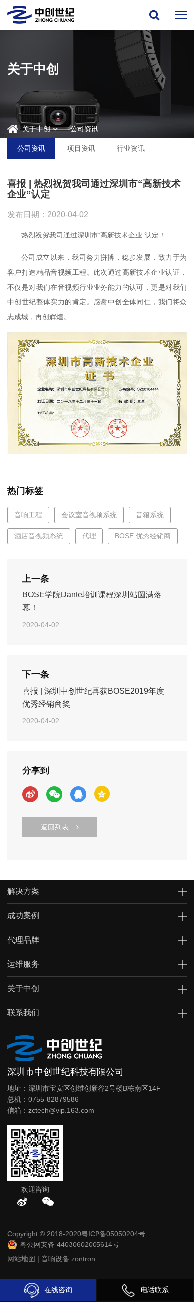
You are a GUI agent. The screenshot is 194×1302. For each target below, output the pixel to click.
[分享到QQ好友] (78, 794)
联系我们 (23, 1012)
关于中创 (36, 129)
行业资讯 (131, 148)
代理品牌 (23, 940)
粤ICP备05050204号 (113, 1234)
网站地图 (21, 1259)
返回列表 (55, 827)
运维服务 (23, 964)
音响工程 (28, 515)
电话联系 (155, 1290)
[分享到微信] (54, 794)
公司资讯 (84, 129)
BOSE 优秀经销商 (143, 536)
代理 (89, 536)
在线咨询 (58, 1290)
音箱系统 (150, 515)
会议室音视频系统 (89, 515)
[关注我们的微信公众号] (48, 1202)
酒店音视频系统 (38, 536)
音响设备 (55, 1259)
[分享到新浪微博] (30, 794)
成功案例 (23, 915)
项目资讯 (81, 148)
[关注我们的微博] (22, 1202)
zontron (83, 1259)
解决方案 (23, 891)
